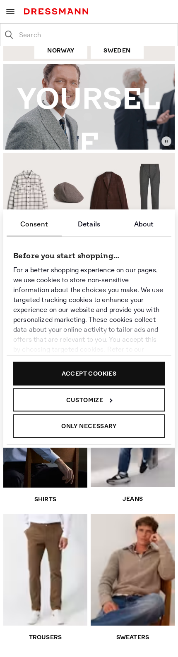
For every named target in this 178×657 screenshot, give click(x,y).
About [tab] (144, 224)
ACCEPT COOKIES (89, 373)
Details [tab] (89, 224)
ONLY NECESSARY (89, 426)
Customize (84, 399)
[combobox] (95, 35)
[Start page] (58, 11)
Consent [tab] (34, 224)
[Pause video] (166, 141)
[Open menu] (10, 11)
